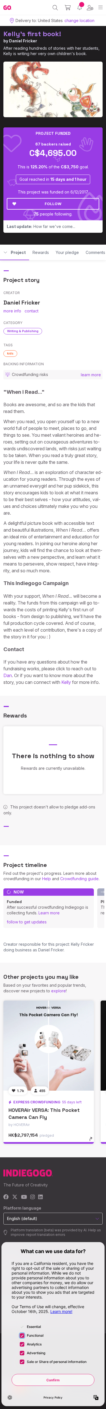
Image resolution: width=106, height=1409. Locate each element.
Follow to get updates (27, 921)
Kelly (66, 682)
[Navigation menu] (100, 7)
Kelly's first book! (32, 33)
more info (12, 310)
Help (46, 878)
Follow (53, 203)
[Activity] (79, 7)
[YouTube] (24, 1197)
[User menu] (90, 8)
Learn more (49, 912)
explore (58, 990)
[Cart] (67, 7)
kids (10, 353)
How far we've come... (41, 226)
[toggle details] (92, 1141)
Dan (7, 675)
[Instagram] (32, 1197)
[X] (15, 1197)
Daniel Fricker (23, 40)
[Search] (55, 7)
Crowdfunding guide (79, 878)
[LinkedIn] (40, 1197)
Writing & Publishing (22, 331)
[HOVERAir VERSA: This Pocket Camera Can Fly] (48, 1046)
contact (31, 310)
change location (79, 20)
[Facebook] (6, 1197)
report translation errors (45, 1234)
